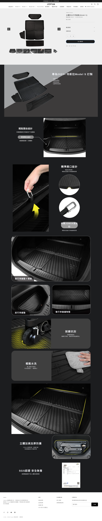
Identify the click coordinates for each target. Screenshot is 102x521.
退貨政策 (41, 502)
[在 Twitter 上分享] (71, 46)
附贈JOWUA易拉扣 (69, 225)
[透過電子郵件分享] (75, 46)
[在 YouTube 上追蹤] (11, 512)
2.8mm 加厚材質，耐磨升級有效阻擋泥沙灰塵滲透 (30, 448)
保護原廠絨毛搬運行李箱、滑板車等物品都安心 (71, 335)
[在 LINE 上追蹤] (15, 512)
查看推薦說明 (60, 502)
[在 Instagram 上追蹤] (7, 512)
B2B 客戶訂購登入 (43, 507)
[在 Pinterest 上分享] (73, 46)
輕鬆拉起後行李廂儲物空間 (69, 230)
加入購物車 (80, 41)
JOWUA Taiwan (69, 12)
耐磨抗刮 (70, 331)
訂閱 (94, 504)
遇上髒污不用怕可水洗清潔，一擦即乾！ (31, 367)
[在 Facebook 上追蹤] (4, 512)
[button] (80, 27)
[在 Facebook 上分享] (69, 46)
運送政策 (41, 500)
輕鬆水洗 (31, 363)
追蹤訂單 (41, 505)
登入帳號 (59, 500)
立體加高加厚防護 (31, 443)
